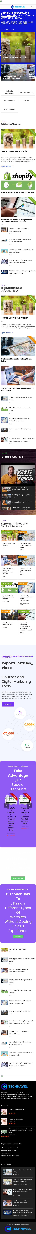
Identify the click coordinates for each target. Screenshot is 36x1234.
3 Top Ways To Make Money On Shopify (17, 192)
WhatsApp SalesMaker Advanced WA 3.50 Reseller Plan (11, 816)
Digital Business (6, 166)
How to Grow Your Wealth (14, 151)
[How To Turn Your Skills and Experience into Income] (9, 556)
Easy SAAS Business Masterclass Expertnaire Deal (24, 813)
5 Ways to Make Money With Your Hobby (25, 570)
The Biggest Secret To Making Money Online (26, 545)
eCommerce (6, 601)
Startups (5, 627)
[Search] (32, 7)
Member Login (6, 1153)
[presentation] (6, 805)
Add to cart (11, 837)
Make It (21, 550)
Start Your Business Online (24, 603)
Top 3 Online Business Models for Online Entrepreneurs (26, 598)
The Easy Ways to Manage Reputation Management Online (22, 1211)
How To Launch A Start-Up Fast (20, 429)
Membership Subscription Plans (11, 1148)
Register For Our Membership (10, 1156)
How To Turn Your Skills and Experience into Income (9, 571)
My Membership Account (9, 1150)
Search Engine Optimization (20, 1184)
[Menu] (3, 7)
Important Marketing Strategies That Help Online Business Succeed (16, 221)
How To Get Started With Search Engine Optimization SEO (22, 1180)
